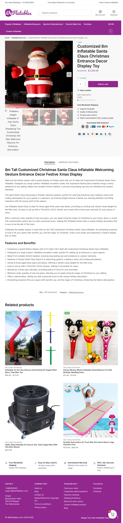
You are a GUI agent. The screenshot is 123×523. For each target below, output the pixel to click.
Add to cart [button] (32, 455)
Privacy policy (40, 507)
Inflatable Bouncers (18, 38)
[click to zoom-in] (39, 74)
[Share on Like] (79, 134)
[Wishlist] (56, 314)
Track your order (71, 488)
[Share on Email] (97, 134)
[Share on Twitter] (88, 134)
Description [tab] (49, 162)
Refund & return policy (73, 501)
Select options (32, 380)
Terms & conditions (42, 504)
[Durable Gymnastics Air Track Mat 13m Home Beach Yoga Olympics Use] (90, 410)
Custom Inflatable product (75, 504)
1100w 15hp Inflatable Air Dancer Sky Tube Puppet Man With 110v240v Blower (31, 446)
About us (38, 488)
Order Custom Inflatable (108, 2)
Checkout (114, 15)
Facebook (97, 488)
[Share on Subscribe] (101, 134)
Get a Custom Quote (105, 118)
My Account (100, 15)
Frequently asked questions (76, 491)
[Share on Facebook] (84, 134)
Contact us (39, 495)
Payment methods (71, 495)
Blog (36, 491)
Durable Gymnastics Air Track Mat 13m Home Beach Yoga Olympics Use (88, 443)
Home (7, 38)
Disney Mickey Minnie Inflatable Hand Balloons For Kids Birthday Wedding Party (87, 371)
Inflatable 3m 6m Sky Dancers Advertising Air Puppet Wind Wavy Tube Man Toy (31, 371)
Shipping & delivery (72, 498)
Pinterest (97, 491)
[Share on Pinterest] (92, 134)
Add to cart (103, 84)
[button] (69, 74)
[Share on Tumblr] (105, 134)
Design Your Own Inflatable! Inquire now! (98, 518)
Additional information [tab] (69, 162)
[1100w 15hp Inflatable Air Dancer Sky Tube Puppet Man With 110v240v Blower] (32, 411)
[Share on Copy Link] (110, 134)
